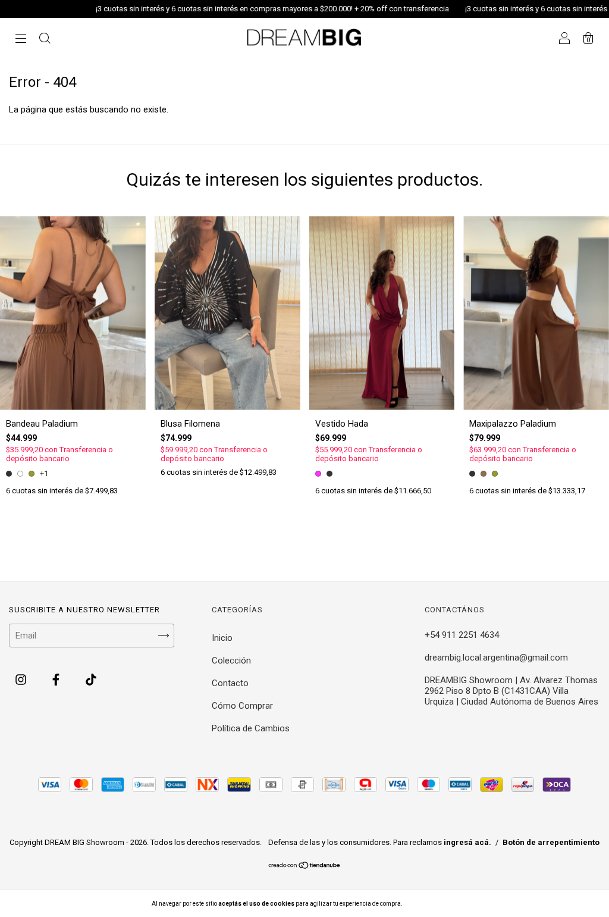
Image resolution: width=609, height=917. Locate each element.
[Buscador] (45, 40)
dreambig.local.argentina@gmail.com (496, 657)
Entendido (434, 903)
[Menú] (21, 40)
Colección (231, 660)
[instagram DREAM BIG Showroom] (22, 680)
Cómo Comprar (242, 705)
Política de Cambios (251, 728)
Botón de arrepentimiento (551, 842)
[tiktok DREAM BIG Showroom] (91, 680)
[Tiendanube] (305, 866)
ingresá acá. (467, 842)
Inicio (222, 638)
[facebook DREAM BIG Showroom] (57, 680)
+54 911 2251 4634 (462, 635)
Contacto (230, 683)
